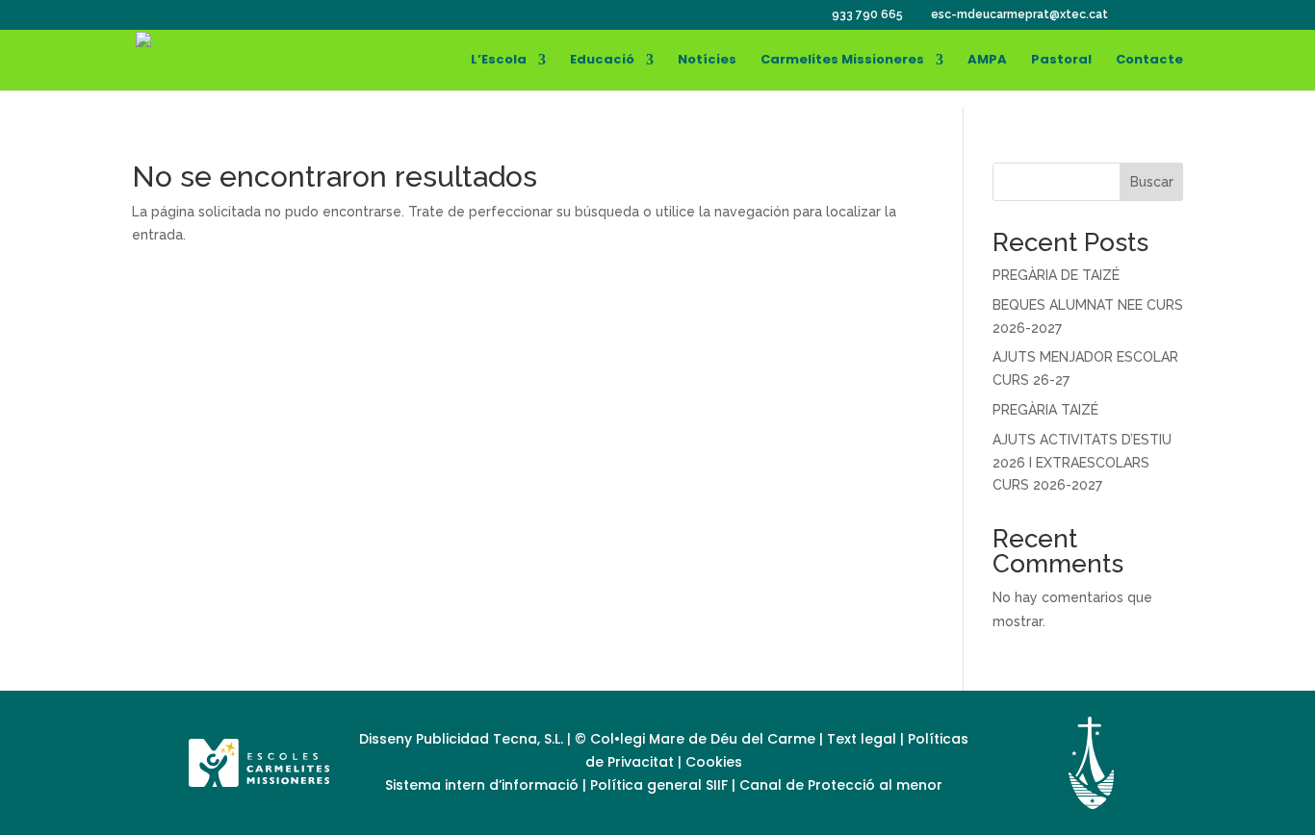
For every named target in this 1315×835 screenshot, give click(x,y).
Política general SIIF (659, 785)
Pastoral (1061, 60)
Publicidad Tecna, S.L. (489, 738)
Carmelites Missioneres (842, 60)
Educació (602, 60)
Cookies (713, 762)
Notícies (707, 60)
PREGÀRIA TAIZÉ (1045, 410)
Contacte (1149, 60)
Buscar (1151, 182)
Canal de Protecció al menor (840, 785)
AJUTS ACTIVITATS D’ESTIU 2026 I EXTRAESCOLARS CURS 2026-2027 (1082, 462)
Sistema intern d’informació (483, 785)
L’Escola (499, 60)
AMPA (987, 60)
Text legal (863, 738)
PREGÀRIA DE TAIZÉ (1056, 275)
